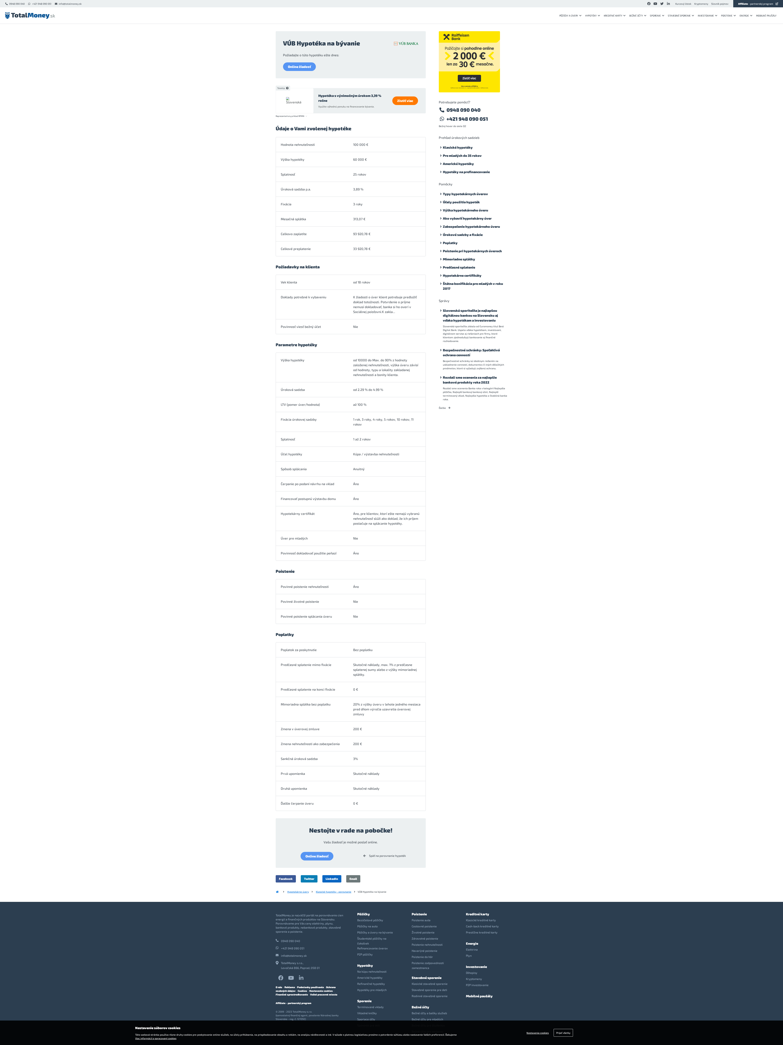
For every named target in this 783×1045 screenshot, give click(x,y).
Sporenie (655, 15)
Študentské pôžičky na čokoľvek (371, 941)
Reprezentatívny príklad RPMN (290, 116)
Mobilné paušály (766, 15)
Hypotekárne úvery (298, 891)
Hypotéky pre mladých (372, 990)
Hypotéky (591, 15)
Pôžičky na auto (367, 926)
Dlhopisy (471, 972)
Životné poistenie (423, 932)
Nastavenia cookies (321, 990)
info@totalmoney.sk (70, 3)
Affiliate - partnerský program (293, 1003)
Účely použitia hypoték (461, 202)
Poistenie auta (421, 920)
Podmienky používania (310, 987)
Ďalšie (443, 407)
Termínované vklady (370, 1007)
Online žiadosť (299, 67)
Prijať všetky (563, 1032)
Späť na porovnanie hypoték (387, 855)
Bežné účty (636, 15)
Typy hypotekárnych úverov (465, 194)
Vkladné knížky (367, 1013)
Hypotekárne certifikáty (462, 275)
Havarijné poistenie (424, 950)
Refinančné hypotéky (371, 983)
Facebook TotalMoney (281, 977)
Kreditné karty (613, 15)
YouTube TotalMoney (291, 977)
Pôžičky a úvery (568, 15)
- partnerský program (755, 3)
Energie (744, 15)
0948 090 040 (17, 3)
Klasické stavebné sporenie (430, 983)
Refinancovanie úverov (372, 948)
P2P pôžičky (365, 954)
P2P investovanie (477, 985)
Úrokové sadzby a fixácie (463, 235)
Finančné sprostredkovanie (292, 994)
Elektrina (472, 949)
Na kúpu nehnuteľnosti (372, 971)
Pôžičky (363, 914)
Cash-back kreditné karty (482, 926)
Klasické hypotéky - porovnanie (333, 891)
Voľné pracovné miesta (323, 994)
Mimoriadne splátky (459, 259)
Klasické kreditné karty (481, 920)
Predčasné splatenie (459, 267)
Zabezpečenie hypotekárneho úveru (471, 226)
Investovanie (706, 15)
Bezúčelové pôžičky (370, 920)
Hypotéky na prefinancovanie (466, 172)
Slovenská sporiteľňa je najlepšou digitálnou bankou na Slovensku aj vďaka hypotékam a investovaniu (470, 315)
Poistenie (726, 15)
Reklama (289, 987)
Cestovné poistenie (424, 926)
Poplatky (450, 243)
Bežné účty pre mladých (427, 1019)
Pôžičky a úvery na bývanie (375, 932)
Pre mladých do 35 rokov (462, 155)
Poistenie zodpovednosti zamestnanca (428, 965)
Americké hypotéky (458, 164)
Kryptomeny (701, 3)
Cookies (302, 990)
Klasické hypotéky (458, 147)
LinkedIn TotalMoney (301, 977)
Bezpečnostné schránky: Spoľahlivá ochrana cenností (471, 352)
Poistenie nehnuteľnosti (427, 944)
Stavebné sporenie (679, 15)
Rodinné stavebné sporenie (430, 996)
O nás (279, 987)
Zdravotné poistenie (425, 938)
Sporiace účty (366, 1019)
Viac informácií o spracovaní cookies (155, 1038)
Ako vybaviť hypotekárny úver (467, 218)
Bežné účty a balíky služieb (429, 1013)
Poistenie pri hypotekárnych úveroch (472, 251)
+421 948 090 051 (41, 3)
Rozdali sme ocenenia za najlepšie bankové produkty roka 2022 (470, 379)
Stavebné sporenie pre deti (429, 990)
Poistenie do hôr (422, 957)
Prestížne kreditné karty (482, 932)
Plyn (469, 955)
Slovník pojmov (719, 3)
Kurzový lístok (683, 3)
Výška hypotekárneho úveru (465, 210)
